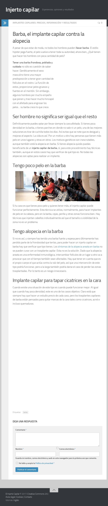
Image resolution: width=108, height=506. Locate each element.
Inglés (16, 500)
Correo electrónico (67, 449)
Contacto (28, 497)
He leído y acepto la (36, 463)
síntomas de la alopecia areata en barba (78, 246)
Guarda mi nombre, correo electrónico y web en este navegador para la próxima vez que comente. (56, 458)
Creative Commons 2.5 (37, 494)
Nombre (19, 449)
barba (25, 412)
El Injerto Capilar (13, 494)
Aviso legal (10, 497)
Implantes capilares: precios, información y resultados (45, 22)
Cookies (19, 497)
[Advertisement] (77, 82)
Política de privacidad (44, 463)
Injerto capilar (22, 9)
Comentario (20, 430)
